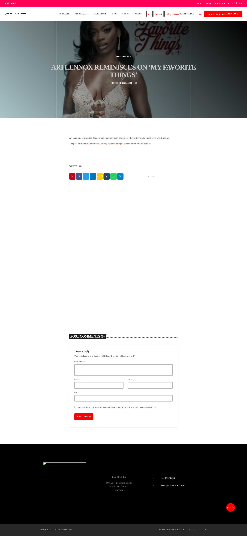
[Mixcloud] (236, 3)
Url (76, 393)
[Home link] (15, 14)
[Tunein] (234, 3)
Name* (77, 380)
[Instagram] (239, 3)
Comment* (79, 362)
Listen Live (180, 13)
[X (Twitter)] (232, 3)
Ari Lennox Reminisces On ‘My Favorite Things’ (100, 144)
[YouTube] (229, 3)
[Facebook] (242, 3)
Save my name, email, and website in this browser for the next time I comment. (117, 407)
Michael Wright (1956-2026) (87, 272)
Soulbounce (123, 56)
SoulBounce (145, 144)
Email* (131, 380)
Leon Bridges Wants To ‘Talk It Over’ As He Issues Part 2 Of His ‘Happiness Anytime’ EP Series (151, 276)
